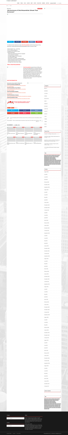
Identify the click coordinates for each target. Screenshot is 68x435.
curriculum (45, 156)
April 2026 (46, 179)
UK (56, 407)
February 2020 (46, 327)
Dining (16, 107)
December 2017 (46, 383)
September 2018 (47, 363)
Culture (58, 155)
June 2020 (46, 322)
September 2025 (47, 187)
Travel (54, 407)
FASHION (45, 103)
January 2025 (46, 202)
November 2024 (46, 207)
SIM (59, 162)
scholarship (56, 162)
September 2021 (47, 284)
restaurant (50, 162)
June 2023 (46, 238)
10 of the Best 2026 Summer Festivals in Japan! (51, 148)
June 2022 (46, 261)
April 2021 (46, 296)
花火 (48, 165)
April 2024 (46, 217)
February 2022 (46, 271)
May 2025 (45, 197)
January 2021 (46, 304)
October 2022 (46, 253)
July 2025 (45, 192)
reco (59, 161)
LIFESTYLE (46, 108)
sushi (50, 407)
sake (53, 162)
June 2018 (46, 370)
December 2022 (46, 248)
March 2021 (46, 299)
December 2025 (46, 184)
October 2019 (46, 337)
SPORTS (45, 113)
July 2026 (45, 174)
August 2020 (46, 317)
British (50, 155)
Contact (14, 433)
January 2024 (46, 225)
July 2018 (45, 368)
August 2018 (46, 365)
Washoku (45, 165)
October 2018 (46, 360)
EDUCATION (46, 98)
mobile (56, 160)
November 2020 (46, 309)
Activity (45, 155)
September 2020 (47, 314)
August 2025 (46, 189)
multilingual (59, 160)
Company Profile (9, 433)
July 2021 (45, 289)
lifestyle (51, 160)
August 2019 (46, 340)
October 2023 (46, 230)
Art (47, 155)
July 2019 (45, 342)
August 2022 (46, 258)
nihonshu (52, 161)
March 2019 (46, 350)
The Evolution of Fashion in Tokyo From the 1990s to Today (51, 144)
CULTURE (45, 93)
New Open (45, 161)
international (54, 159)
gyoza (51, 159)
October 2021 (46, 281)
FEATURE (45, 106)
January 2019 (46, 355)
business (53, 155)
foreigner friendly (46, 159)
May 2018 (45, 373)
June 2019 (46, 345)
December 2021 (46, 276)
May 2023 (45, 240)
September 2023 (47, 233)
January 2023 (46, 245)
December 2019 (46, 332)
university (59, 407)
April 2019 (46, 347)
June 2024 (46, 215)
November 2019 (46, 335)
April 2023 (46, 243)
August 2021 (46, 286)
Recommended (46, 162)
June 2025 (46, 194)
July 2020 (45, 319)
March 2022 (46, 268)
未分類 (45, 126)
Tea (52, 407)
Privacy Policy (19, 433)
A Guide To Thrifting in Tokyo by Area (51, 133)
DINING (39, 8)
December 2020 (46, 307)
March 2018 (46, 378)
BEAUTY (45, 88)
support (48, 407)
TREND (41, 8)
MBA (53, 160)
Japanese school (46, 160)
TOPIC (45, 116)
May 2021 (45, 294)
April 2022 (46, 266)
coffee (55, 155)
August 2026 (46, 171)
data (48, 156)
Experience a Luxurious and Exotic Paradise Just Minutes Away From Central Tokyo (52, 141)
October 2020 (46, 312)
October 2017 (46, 386)
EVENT (45, 101)
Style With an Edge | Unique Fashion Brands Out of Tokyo (52, 137)
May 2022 (45, 263)
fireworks (53, 401)
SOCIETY (45, 111)
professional (56, 161)
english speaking (46, 401)
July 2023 (45, 235)
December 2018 (46, 358)
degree (51, 156)
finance (51, 401)
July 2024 (45, 212)
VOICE (45, 124)
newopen (49, 161)
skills (45, 407)
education (56, 156)
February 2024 (46, 222)
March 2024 (46, 220)
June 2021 (46, 291)
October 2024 (46, 210)
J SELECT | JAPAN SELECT (52, 433)
